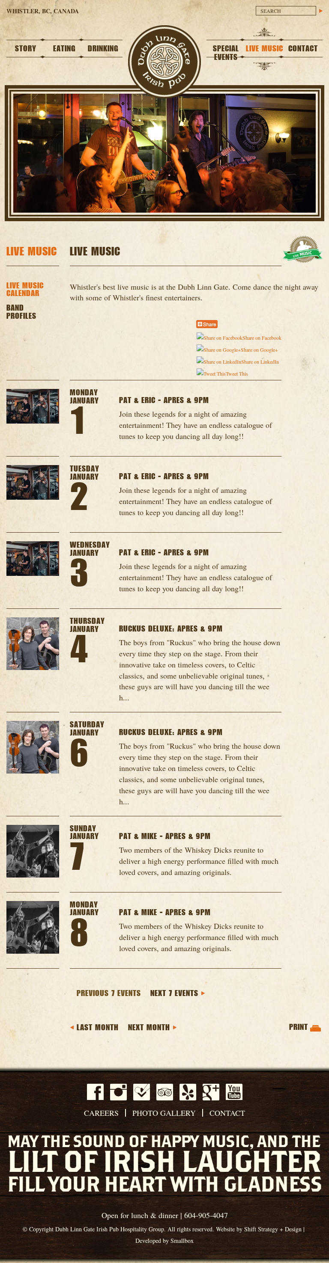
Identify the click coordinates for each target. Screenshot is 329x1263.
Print (298, 1027)
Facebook (95, 1092)
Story (25, 48)
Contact (303, 48)
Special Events (226, 53)
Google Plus (211, 1092)
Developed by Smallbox (164, 1240)
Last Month (98, 1027)
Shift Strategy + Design (273, 1229)
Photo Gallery (164, 1113)
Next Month (149, 1027)
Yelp (187, 1092)
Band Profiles (21, 312)
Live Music (264, 48)
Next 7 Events (174, 993)
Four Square (141, 1092)
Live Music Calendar (25, 290)
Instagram (118, 1092)
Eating (64, 48)
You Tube (234, 1092)
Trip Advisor (164, 1092)
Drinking (103, 48)
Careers (101, 1113)
